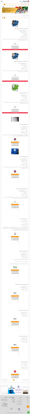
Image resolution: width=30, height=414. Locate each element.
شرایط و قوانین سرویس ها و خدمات (18, 401)
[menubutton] (1, 1)
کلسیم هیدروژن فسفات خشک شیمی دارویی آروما (21, 284)
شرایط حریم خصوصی (19, 403)
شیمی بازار (27, 15)
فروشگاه (22, 2)
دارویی (24, 15)
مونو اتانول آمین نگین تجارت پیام (23, 156)
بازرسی (27, 401)
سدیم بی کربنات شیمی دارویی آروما (23, 310)
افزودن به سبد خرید (15, 49)
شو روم (27, 402)
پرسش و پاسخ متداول (19, 404)
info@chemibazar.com (4, 405)
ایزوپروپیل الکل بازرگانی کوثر (24, 362)
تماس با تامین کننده (15, 46)
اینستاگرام (12, 399)
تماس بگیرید (24, 133)
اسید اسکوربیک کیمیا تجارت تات (24, 218)
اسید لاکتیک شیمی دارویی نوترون (23, 92)
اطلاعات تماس (19, 400)
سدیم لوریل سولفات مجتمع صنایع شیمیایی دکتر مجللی (21, 61)
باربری (27, 400)
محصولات (28, 2)
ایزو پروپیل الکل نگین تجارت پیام (23, 124)
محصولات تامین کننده (14, 79)
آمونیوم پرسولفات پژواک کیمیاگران (23, 251)
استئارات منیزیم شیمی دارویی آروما (23, 336)
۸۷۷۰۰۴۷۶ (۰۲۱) (4, 406)
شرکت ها (25, 2)
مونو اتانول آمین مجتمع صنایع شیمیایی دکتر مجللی (21, 28)
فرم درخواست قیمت (15, 142)
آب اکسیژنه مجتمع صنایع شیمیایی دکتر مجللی (22, 188)
